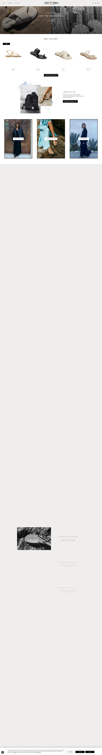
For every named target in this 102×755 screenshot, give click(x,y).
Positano (88, 69)
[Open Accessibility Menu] (2, 752)
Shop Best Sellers (51, 138)
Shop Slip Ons (18, 138)
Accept (90, 751)
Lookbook (10, 3)
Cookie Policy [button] (15, 752)
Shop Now (51, 21)
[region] (51, 17)
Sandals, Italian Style (70, 101)
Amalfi (38, 69)
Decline (80, 751)
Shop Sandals (83, 138)
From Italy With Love (51, 75)
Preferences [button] (39, 752)
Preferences (70, 751)
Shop (4, 3)
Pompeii (13, 69)
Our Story (17, 3)
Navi (63, 69)
